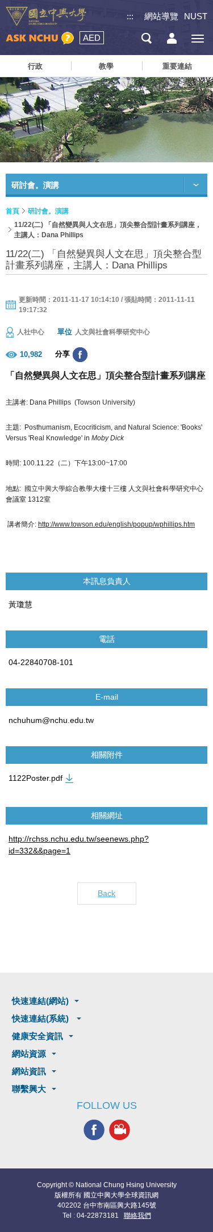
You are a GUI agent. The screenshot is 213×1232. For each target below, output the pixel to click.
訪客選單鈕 (172, 38)
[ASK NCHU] (40, 38)
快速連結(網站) (40, 1001)
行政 (35, 66)
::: (130, 16)
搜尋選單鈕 (146, 38)
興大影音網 (119, 1129)
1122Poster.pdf (35, 778)
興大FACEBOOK (94, 1129)
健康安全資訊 (37, 1036)
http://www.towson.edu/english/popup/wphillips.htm (116, 524)
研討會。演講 (48, 211)
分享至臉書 (80, 354)
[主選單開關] (197, 38)
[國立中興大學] (46, 16)
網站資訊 (29, 1071)
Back (106, 893)
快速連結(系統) (41, 1018)
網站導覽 (161, 16)
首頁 (12, 211)
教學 (106, 66)
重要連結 (177, 66)
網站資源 (29, 1053)
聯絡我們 (137, 1216)
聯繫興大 (29, 1089)
